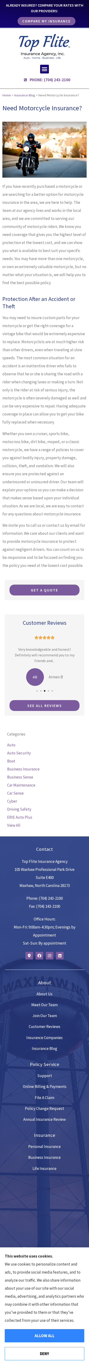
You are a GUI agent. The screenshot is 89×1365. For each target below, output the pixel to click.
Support (44, 1075)
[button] (44, 69)
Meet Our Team (44, 1004)
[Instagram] (49, 955)
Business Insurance (44, 1157)
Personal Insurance (44, 1146)
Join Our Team (44, 1015)
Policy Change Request (44, 1108)
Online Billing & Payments (44, 1086)
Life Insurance (44, 1168)
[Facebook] (39, 955)
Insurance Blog (24, 95)
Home (6, 95)
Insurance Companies (44, 1037)
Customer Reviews (44, 1026)
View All (13, 825)
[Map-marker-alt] (29, 955)
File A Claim (44, 1097)
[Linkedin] (60, 955)
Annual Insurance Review (44, 1119)
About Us (44, 994)
